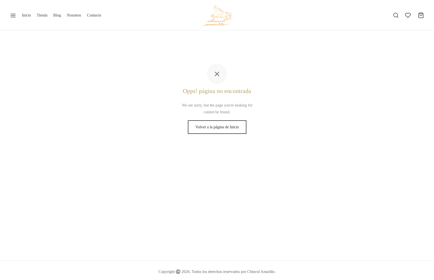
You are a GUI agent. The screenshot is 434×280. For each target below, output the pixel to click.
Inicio (26, 15)
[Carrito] (421, 15)
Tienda (42, 15)
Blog (57, 15)
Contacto (94, 15)
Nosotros (74, 15)
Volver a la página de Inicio (217, 127)
